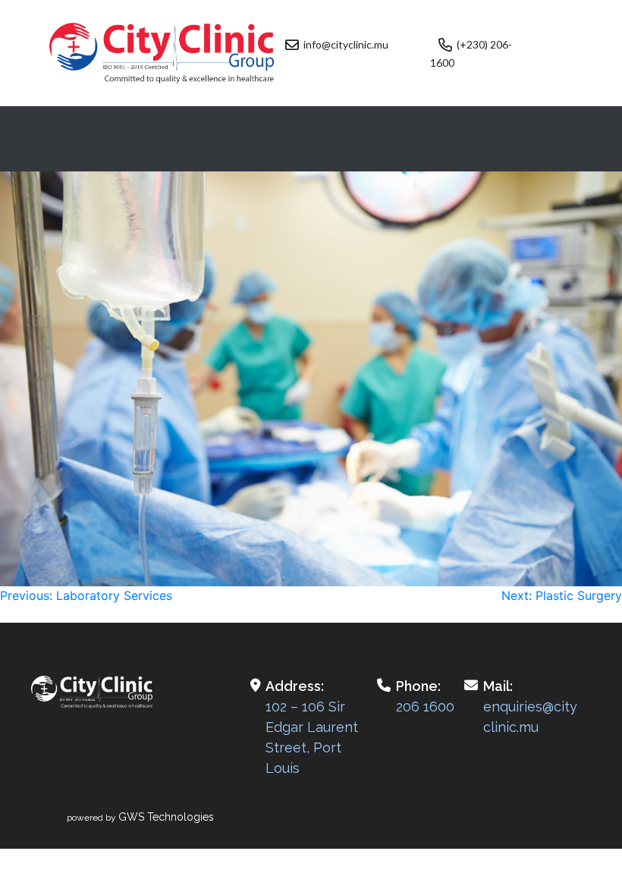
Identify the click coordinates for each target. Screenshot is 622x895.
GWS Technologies (166, 817)
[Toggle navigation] (311, 139)
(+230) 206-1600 (471, 53)
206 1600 (425, 706)
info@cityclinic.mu (345, 44)
